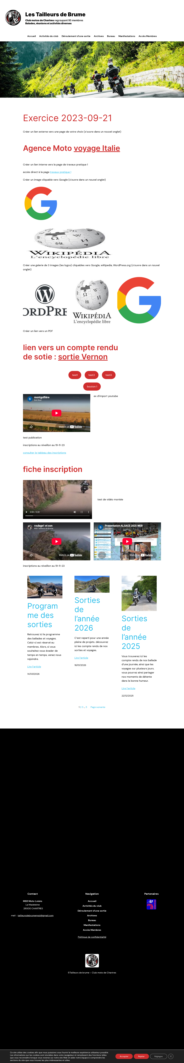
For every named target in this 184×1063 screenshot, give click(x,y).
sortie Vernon (83, 356)
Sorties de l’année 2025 (134, 632)
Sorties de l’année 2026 (87, 614)
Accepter (124, 1056)
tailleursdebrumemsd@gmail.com (35, 915)
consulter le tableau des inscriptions (44, 452)
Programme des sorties (42, 615)
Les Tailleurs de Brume (55, 14)
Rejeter (141, 1056)
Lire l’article (34, 666)
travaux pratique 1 (60, 172)
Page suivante (98, 707)
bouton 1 (92, 386)
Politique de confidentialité (92, 937)
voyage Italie (97, 148)
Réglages (158, 1056)
